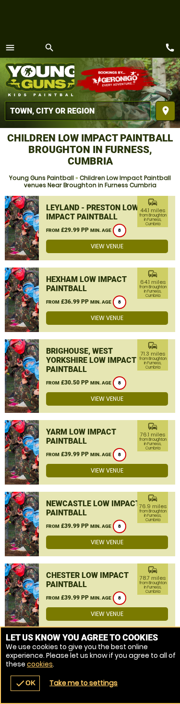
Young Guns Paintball (41, 178)
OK (25, 683)
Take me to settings (83, 683)
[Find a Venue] (78, 111)
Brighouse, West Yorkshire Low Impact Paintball (91, 360)
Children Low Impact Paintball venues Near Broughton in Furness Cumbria (97, 181)
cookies (40, 664)
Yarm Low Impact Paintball (81, 436)
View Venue (107, 246)
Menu (10, 47)
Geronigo (116, 79)
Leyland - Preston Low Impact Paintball (92, 212)
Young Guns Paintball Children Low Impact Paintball (39, 79)
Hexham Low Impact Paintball (86, 284)
